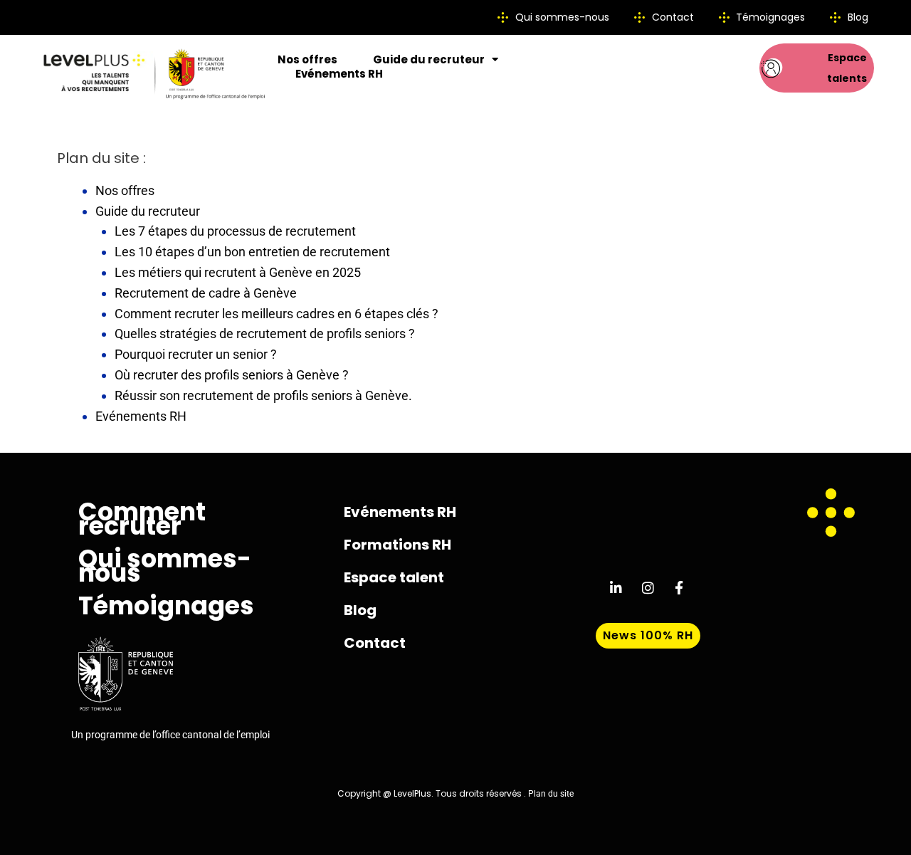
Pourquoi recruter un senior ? (196, 354)
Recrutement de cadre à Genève (206, 292)
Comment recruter (142, 518)
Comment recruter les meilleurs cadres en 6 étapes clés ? (276, 313)
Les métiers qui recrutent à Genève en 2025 (238, 272)
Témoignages (166, 605)
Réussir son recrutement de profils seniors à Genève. (263, 395)
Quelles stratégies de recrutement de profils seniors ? (265, 333)
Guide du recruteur (429, 60)
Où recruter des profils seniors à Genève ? (232, 374)
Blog (360, 610)
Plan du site (551, 794)
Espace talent (394, 577)
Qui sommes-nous (164, 565)
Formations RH (397, 545)
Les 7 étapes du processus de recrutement (235, 231)
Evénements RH (339, 74)
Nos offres (307, 60)
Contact (375, 643)
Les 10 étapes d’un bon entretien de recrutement (252, 251)
